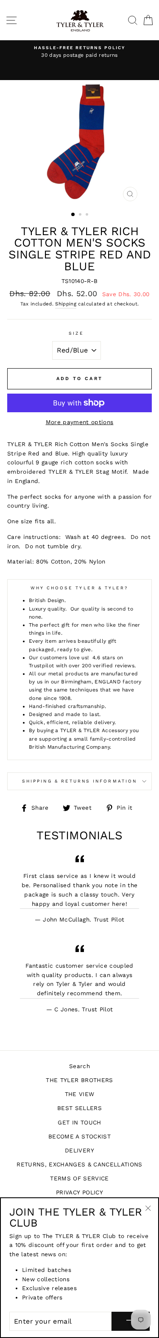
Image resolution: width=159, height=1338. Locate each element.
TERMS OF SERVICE (79, 1178)
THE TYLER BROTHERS (79, 1080)
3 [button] (88, 215)
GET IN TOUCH (79, 1122)
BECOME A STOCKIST (79, 1136)
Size (76, 333)
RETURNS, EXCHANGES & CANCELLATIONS (79, 1164)
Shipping (65, 304)
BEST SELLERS (79, 1108)
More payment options (80, 422)
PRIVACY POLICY (79, 1192)
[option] (79, 52)
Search (79, 1066)
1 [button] (73, 215)
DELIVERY (79, 1150)
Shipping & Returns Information (79, 781)
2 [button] (81, 215)
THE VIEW (80, 1094)
